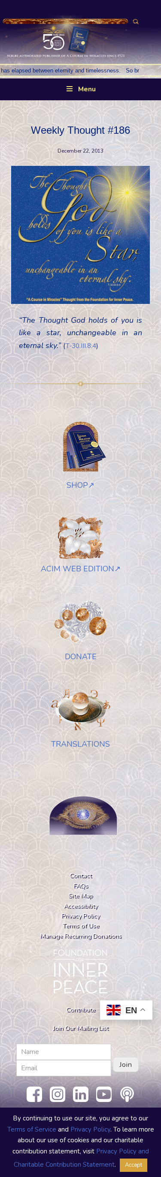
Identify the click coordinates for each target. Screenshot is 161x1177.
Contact (80, 875)
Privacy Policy (80, 915)
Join (125, 1064)
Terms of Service (31, 1129)
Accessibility (80, 905)
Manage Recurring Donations (81, 935)
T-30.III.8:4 (81, 346)
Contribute (80, 1009)
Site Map (80, 895)
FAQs (80, 885)
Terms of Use (80, 925)
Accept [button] (133, 1165)
